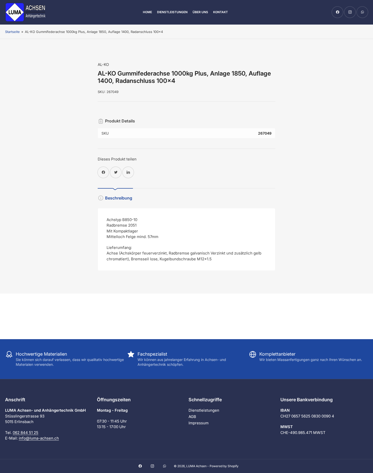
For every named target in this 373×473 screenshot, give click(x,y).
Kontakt (220, 12)
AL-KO (103, 64)
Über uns (200, 12)
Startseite (12, 32)
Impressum (199, 423)
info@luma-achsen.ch (39, 438)
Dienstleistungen (172, 12)
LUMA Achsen (196, 466)
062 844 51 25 (25, 432)
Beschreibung (118, 198)
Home (147, 12)
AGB (192, 416)
